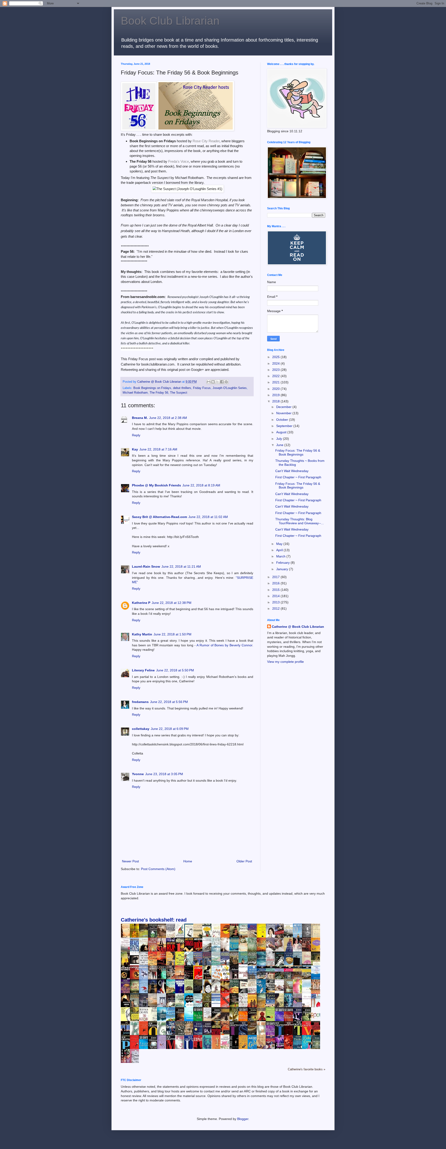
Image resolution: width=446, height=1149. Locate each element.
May (279, 544)
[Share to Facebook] (222, 381)
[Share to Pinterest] (226, 381)
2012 (276, 608)
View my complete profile (285, 662)
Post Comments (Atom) (158, 869)
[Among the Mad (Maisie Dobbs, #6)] (244, 963)
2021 (276, 382)
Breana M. (140, 418)
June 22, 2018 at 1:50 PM (172, 634)
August (281, 432)
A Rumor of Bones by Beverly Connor (224, 645)
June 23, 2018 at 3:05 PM (164, 774)
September (284, 426)
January (282, 569)
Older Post (244, 861)
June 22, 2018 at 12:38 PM (171, 603)
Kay (135, 449)
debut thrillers (182, 388)
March (281, 556)
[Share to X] (217, 381)
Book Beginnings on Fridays (152, 388)
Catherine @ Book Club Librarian (298, 626)
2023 (276, 370)
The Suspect (178, 392)
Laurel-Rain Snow (146, 566)
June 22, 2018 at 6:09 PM (170, 729)
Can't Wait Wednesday (291, 471)
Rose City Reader (206, 141)
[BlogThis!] (213, 381)
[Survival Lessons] (217, 1002)
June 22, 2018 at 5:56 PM (169, 702)
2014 (276, 596)
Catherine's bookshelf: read (154, 920)
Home (187, 861)
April (280, 550)
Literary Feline (143, 670)
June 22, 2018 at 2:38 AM (168, 418)
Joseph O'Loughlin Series (230, 388)
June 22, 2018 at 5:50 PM (175, 670)
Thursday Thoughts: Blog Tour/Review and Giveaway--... (299, 521)
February (283, 562)
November (284, 413)
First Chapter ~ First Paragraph (298, 477)
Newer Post (130, 861)
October (282, 419)
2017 (276, 577)
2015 (276, 590)
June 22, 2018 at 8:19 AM (201, 485)
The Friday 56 (159, 392)
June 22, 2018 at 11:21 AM (181, 566)
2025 (276, 357)
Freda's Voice (178, 161)
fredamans (140, 702)
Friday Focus (202, 388)
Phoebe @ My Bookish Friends (156, 485)
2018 (276, 401)
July (279, 438)
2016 (276, 583)
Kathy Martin (142, 634)
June (280, 445)
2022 (276, 376)
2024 (276, 363)
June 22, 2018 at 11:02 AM (208, 517)
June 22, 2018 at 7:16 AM (158, 449)
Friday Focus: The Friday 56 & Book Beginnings (297, 452)
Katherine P (141, 603)
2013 (276, 602)
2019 (276, 395)
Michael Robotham (135, 392)
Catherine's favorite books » (306, 1069)
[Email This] (208, 381)
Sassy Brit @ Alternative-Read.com (159, 517)
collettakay (140, 729)
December (284, 407)
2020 (276, 389)
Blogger (242, 1119)
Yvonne (138, 774)
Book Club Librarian (170, 21)
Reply (136, 435)
